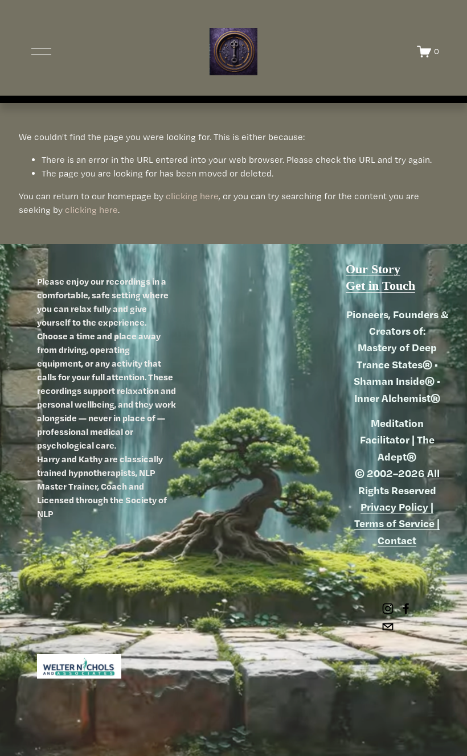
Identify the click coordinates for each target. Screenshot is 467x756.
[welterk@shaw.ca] (388, 626)
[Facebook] (406, 608)
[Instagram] (388, 608)
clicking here (192, 196)
